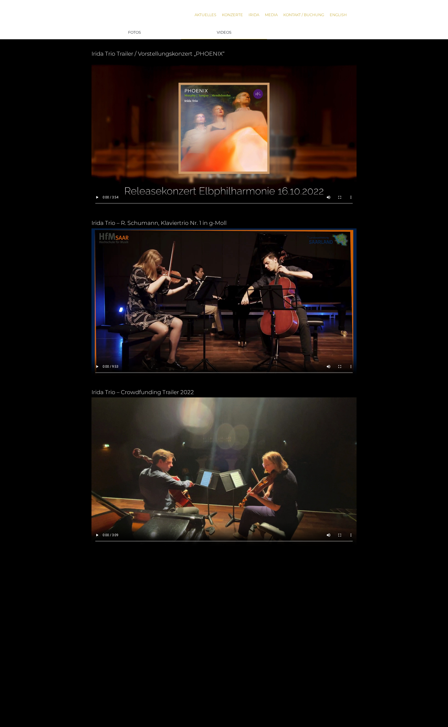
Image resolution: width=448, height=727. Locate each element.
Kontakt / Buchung (303, 15)
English (338, 15)
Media (271, 15)
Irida (253, 15)
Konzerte (232, 15)
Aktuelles (205, 15)
